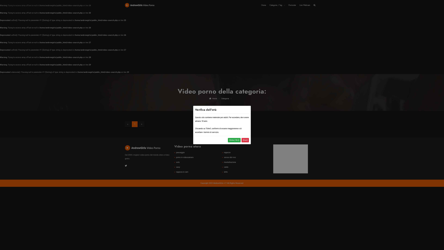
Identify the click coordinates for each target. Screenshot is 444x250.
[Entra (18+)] (234, 140)
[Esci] (245, 140)
